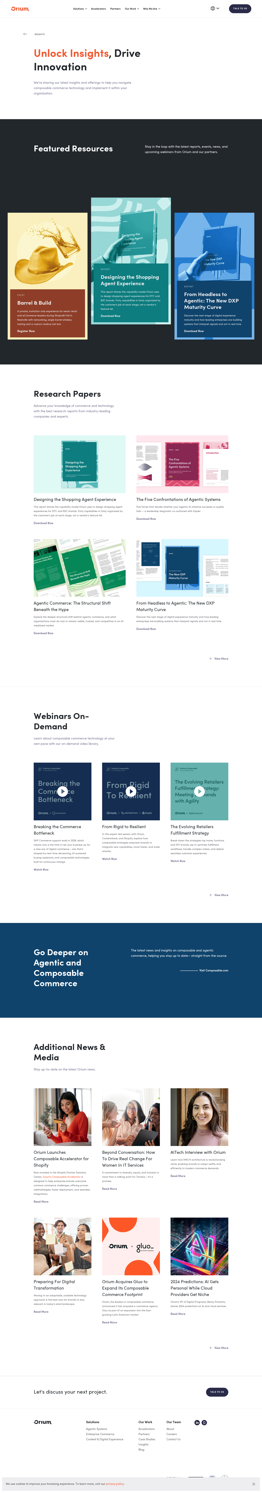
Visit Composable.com (213, 970)
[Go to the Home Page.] (43, 1422)
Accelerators (98, 9)
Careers (171, 1434)
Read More (41, 1201)
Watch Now (41, 869)
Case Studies (146, 1439)
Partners (115, 9)
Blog (141, 1449)
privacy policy (115, 1484)
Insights (143, 1444)
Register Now (26, 331)
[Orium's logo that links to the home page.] (20, 9)
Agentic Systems (96, 1429)
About (170, 1429)
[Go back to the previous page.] (25, 34)
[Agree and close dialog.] (254, 1484)
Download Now (110, 316)
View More (221, 659)
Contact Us (173, 1439)
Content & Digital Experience (104, 1439)
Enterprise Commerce (100, 1434)
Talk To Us (240, 9)
